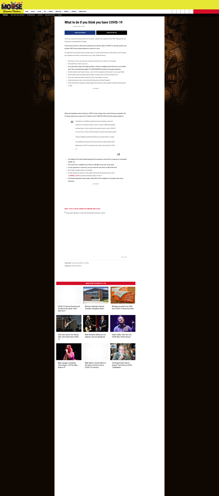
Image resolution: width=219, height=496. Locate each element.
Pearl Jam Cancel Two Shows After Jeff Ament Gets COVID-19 (68, 337)
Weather (40, 15)
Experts (66, 11)
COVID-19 (81, 263)
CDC (78, 175)
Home (26, 11)
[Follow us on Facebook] (183, 11)
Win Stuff (58, 11)
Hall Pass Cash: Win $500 (17, 15)
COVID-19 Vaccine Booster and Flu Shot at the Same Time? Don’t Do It (69, 308)
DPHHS (72, 175)
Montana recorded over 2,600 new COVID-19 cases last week (123, 307)
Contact (74, 11)
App (45, 11)
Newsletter (82, 11)
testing (87, 263)
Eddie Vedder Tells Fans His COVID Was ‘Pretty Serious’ (121, 336)
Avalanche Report (50, 15)
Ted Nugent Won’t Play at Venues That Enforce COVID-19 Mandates (122, 365)
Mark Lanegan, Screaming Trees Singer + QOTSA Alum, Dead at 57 (68, 365)
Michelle (70, 26)
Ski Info (60, 15)
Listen (39, 11)
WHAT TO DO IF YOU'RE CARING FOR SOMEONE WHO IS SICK (82, 209)
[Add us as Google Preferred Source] (178, 11)
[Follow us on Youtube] (191, 11)
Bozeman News (31, 15)
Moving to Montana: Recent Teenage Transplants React (94, 307)
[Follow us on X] (187, 11)
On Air (33, 11)
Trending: (5, 15)
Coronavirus (75, 263)
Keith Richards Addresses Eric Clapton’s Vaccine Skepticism (95, 336)
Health (73, 265)
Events (51, 11)
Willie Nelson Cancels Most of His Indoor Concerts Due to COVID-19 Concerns (95, 365)
